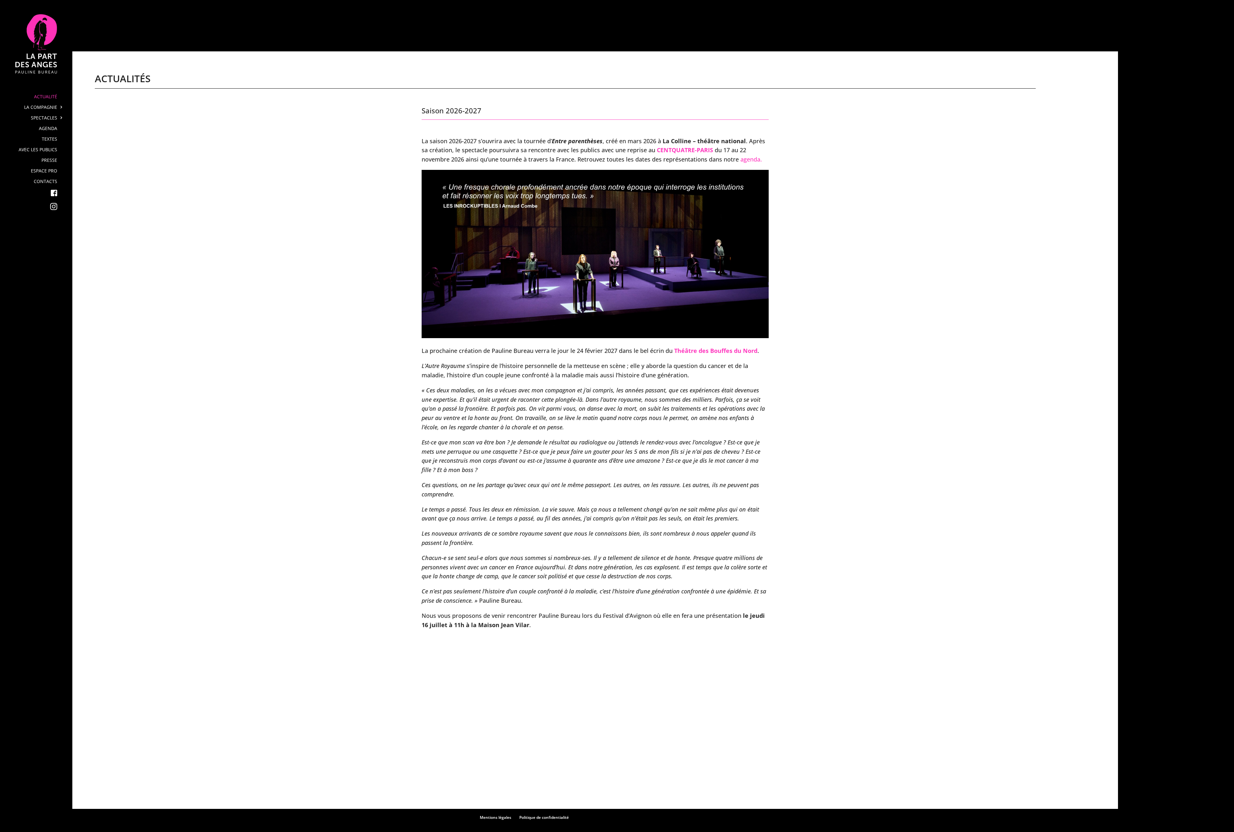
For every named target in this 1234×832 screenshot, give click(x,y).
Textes (49, 139)
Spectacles (44, 118)
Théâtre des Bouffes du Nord (715, 351)
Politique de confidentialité (544, 817)
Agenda (48, 128)
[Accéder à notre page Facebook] (41, 196)
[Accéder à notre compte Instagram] (41, 210)
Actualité (45, 97)
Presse (49, 160)
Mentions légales (495, 817)
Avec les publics (38, 150)
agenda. (751, 159)
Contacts (45, 181)
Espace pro (44, 171)
